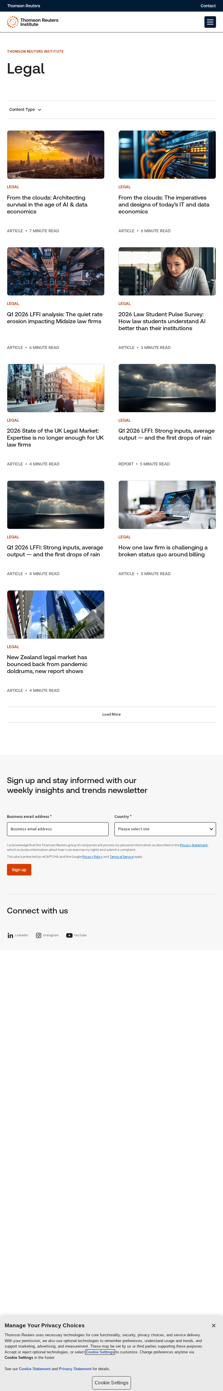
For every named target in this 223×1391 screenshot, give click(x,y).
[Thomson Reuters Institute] (32, 22)
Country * (123, 817)
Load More (111, 714)
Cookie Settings (100, 1352)
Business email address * (29, 817)
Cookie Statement (35, 1369)
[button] (210, 22)
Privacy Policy (92, 856)
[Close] (213, 1325)
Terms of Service (122, 856)
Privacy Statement (194, 845)
